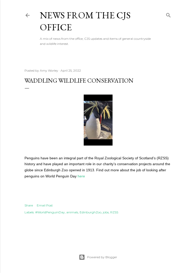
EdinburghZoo (90, 212)
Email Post (45, 205)
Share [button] (28, 205)
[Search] (168, 14)
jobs (106, 212)
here (81, 176)
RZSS (114, 212)
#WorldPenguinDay (50, 212)
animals (72, 212)
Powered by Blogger (102, 257)
